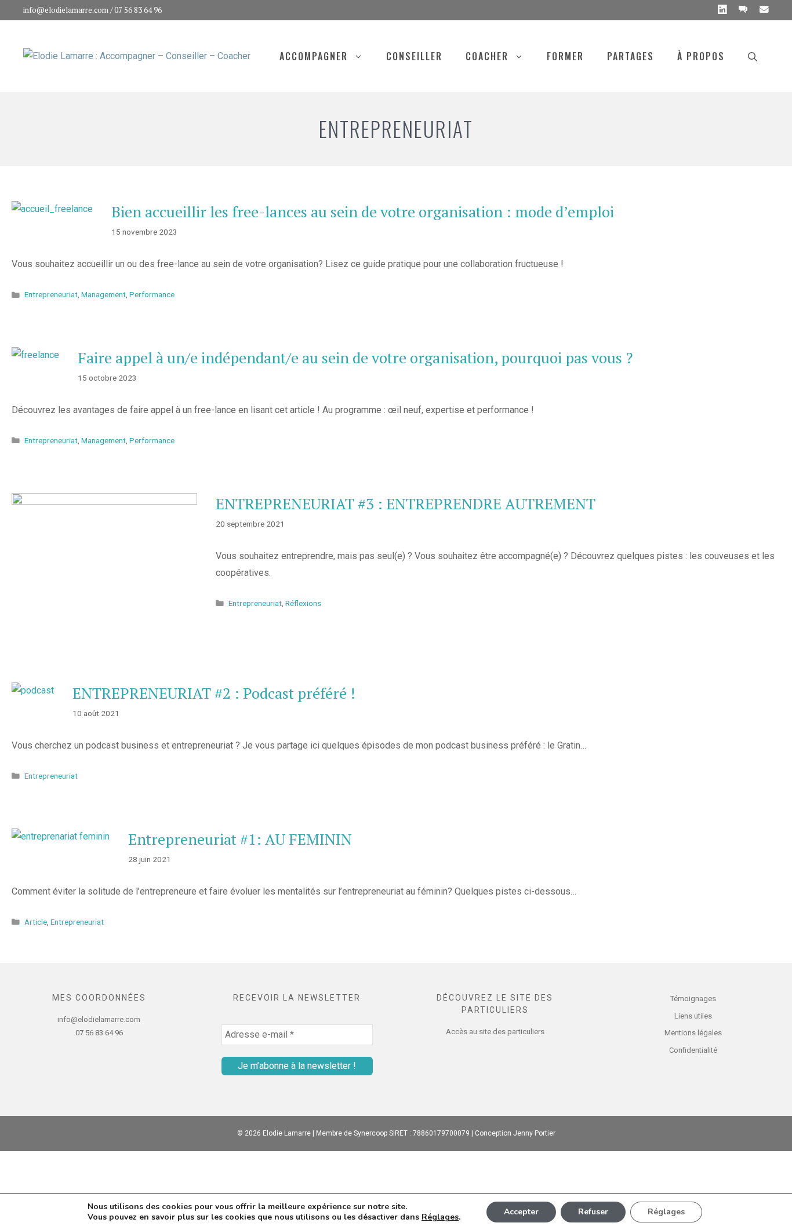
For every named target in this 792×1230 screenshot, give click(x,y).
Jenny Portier (534, 1133)
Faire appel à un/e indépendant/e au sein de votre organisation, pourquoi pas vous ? (355, 357)
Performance (152, 294)
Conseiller (414, 56)
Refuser (593, 1211)
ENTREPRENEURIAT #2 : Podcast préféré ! (213, 693)
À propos (701, 56)
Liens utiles (693, 1016)
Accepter (521, 1211)
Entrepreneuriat (51, 294)
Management (103, 294)
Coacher (487, 56)
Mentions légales (693, 1032)
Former (565, 56)
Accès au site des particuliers (495, 1031)
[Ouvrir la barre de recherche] (752, 56)
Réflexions (303, 603)
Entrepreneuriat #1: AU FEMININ (240, 839)
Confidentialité (693, 1050)
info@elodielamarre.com (65, 10)
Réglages (440, 1217)
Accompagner (313, 56)
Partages (630, 56)
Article (35, 921)
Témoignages (693, 998)
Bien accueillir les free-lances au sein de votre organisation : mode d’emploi (362, 211)
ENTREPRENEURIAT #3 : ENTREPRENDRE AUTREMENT (405, 503)
